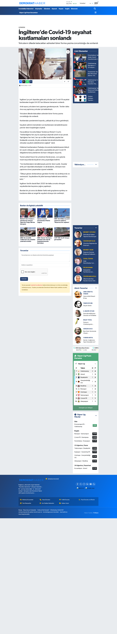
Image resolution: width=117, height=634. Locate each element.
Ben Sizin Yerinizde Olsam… (89, 332)
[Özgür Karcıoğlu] (78, 278)
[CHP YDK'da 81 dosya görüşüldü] (62, 232)
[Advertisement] (86, 132)
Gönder (24, 279)
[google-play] (90, 488)
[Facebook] (77, 484)
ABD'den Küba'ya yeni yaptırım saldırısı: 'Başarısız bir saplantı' (62, 220)
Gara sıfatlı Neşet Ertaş (89, 297)
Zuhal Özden (88, 258)
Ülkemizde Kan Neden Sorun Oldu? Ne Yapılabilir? (90, 280)
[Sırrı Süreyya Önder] (78, 294)
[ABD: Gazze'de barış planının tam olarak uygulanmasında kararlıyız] (45, 232)
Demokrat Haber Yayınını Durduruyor (89, 235)
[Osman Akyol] (78, 340)
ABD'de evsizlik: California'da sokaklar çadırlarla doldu (27, 239)
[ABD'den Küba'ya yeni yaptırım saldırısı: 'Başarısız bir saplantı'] (62, 213)
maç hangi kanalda (24, 514)
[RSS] (93, 484)
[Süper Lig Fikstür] (96, 415)
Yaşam (61, 8)
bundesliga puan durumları (51, 512)
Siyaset (54, 8)
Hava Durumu (46, 499)
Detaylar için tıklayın (86, 408)
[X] (80, 484)
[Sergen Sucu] (78, 331)
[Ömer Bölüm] (78, 304)
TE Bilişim (95, 513)
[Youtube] (90, 484)
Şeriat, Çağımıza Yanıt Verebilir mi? (89, 341)
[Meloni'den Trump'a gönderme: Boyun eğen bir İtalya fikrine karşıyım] (28, 213)
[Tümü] (96, 164)
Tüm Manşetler (26, 503)
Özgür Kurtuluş (89, 241)
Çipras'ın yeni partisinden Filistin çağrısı (43, 220)
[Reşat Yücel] (78, 322)
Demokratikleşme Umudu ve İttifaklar (89, 314)
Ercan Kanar (88, 267)
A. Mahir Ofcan (88, 311)
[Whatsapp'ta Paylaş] (27, 81)
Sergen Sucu (88, 329)
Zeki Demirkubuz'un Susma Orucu (88, 262)
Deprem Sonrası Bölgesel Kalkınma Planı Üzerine (89, 253)
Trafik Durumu (65, 499)
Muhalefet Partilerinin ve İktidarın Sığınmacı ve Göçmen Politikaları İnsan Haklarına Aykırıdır (89, 271)
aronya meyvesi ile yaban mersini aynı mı (30, 512)
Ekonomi (74, 8)
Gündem (47, 8)
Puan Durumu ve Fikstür (88, 499)
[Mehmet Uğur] (78, 252)
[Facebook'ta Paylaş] (20, 81)
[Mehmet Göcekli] (78, 234)
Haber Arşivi (65, 503)
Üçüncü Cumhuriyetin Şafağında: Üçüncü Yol (89, 323)
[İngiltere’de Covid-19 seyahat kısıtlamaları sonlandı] (45, 63)
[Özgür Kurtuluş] (78, 243)
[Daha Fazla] (30, 81)
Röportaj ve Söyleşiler (29, 510)
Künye (20, 510)
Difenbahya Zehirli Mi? (57, 510)
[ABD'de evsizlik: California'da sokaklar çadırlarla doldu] (28, 232)
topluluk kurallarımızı (37, 285)
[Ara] (95, 9)
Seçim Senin (87, 305)
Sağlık (67, 8)
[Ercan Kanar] (78, 270)
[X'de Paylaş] (23, 81)
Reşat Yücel (87, 320)
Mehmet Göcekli (89, 232)
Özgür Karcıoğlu (89, 276)
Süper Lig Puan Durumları (28, 12)
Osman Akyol (88, 337)
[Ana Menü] (95, 13)
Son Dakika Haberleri (48, 503)
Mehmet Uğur (88, 250)
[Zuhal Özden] (78, 261)
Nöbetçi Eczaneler (27, 499)
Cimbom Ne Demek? (43, 510)
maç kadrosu (63, 512)
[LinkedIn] (87, 484)
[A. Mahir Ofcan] (78, 313)
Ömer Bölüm (88, 303)
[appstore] (80, 488)
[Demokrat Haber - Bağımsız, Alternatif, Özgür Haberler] (32, 3)
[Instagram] (84, 484)
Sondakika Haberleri (26, 8)
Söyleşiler (38, 8)
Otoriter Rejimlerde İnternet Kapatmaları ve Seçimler (90, 244)
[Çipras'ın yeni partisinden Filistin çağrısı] (45, 213)
